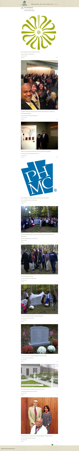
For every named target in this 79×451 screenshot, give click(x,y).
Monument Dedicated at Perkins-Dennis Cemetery (32, 316)
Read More (57, 57)
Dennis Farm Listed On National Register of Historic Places (34, 355)
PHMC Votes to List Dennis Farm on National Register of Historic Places (37, 435)
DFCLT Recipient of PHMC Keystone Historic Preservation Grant (35, 198)
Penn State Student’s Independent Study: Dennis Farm (33, 389)
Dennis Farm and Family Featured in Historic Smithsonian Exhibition (36, 151)
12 (55, 444)
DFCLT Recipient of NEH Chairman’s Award (30, 52)
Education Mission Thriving (27, 276)
